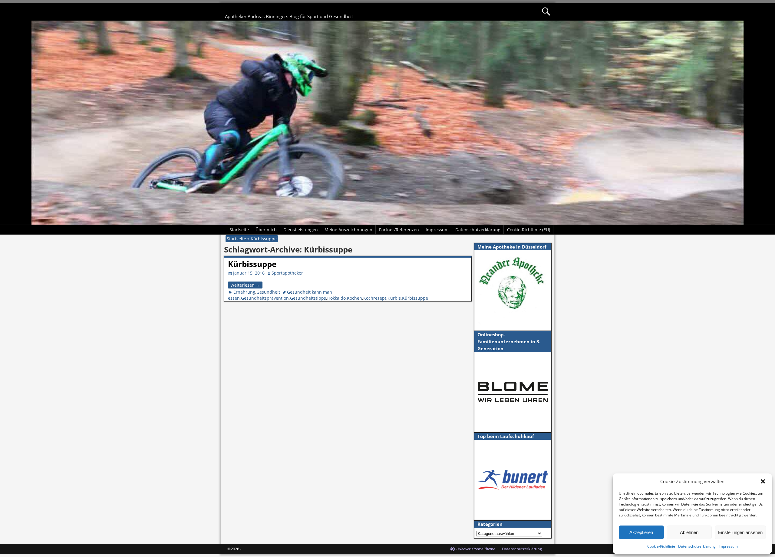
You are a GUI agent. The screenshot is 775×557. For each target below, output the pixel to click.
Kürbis (394, 298)
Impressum (728, 546)
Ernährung (244, 292)
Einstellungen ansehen (740, 532)
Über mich (266, 229)
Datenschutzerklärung (697, 546)
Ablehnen (689, 532)
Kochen (354, 298)
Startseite (239, 229)
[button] (763, 481)
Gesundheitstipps (308, 298)
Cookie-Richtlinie (661, 546)
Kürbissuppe (252, 264)
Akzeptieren (641, 532)
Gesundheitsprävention (265, 298)
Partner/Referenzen (399, 229)
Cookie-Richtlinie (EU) (528, 229)
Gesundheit (268, 292)
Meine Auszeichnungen (348, 229)
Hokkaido (336, 298)
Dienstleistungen (300, 229)
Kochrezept (374, 298)
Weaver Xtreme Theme (476, 549)
